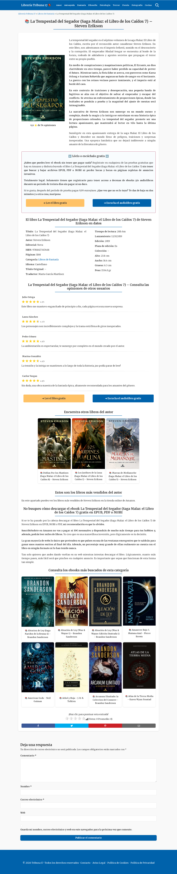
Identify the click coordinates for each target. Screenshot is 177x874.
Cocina (148, 5)
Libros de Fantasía (46, 14)
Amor (59, 5)
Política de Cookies (118, 862)
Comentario (28, 755)
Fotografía (137, 5)
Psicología (105, 5)
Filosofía (92, 5)
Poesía (125, 5)
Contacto (85, 862)
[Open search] (157, 5)
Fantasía (81, 5)
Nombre (26, 786)
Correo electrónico (32, 799)
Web (22, 812)
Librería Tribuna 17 (27, 14)
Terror (116, 5)
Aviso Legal (99, 862)
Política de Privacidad (142, 862)
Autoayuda (69, 5)
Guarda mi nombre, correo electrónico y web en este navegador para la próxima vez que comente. (76, 829)
